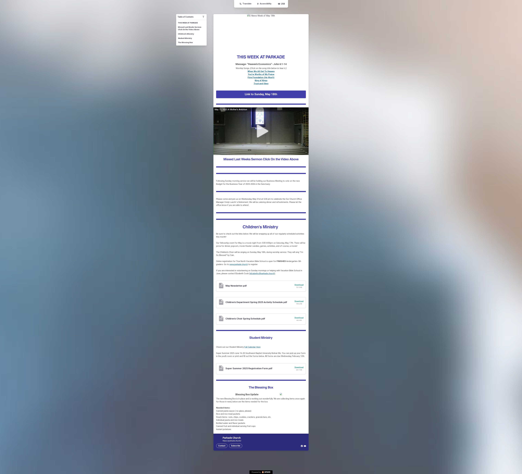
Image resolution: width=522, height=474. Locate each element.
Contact (221, 446)
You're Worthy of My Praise (261, 74)
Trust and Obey (261, 83)
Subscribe (235, 446)
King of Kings (261, 80)
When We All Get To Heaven (261, 71)
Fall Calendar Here (252, 347)
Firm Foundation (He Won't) (261, 77)
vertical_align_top (203, 17)
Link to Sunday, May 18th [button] (261, 94)
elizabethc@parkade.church (262, 273)
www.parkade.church (238, 264)
